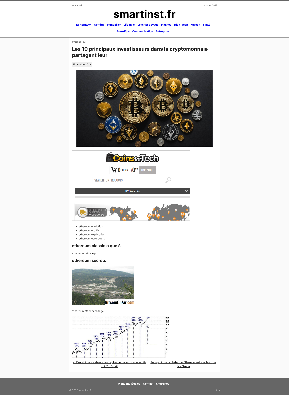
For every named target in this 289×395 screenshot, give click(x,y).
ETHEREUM (83, 24)
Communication (142, 31)
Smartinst (162, 383)
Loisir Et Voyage (148, 24)
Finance (166, 24)
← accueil (77, 5)
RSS (218, 390)
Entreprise (163, 31)
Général (99, 24)
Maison (195, 24)
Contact (148, 383)
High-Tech (181, 24)
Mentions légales (129, 383)
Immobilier (114, 24)
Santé (206, 24)
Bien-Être (123, 31)
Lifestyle (129, 24)
